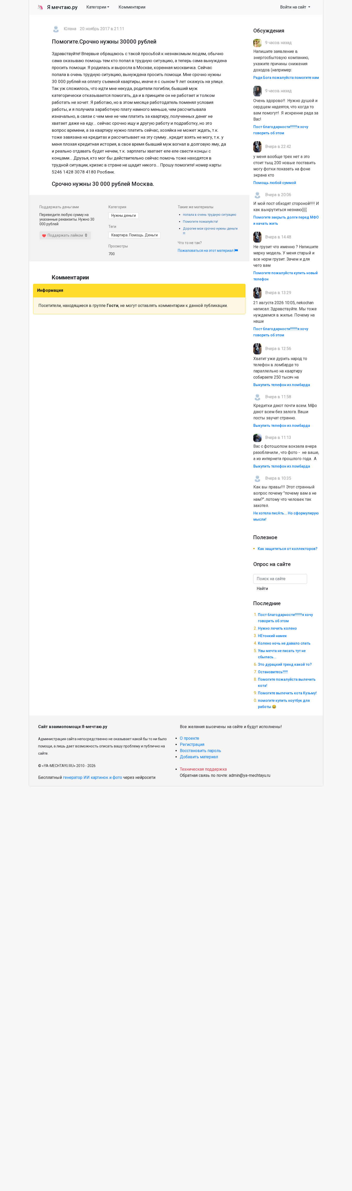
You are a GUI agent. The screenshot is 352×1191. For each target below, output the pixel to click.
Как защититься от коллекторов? (287, 549)
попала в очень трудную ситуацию (209, 214)
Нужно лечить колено (277, 628)
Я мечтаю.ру (57, 7)
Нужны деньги (123, 215)
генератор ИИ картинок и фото (92, 777)
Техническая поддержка (203, 769)
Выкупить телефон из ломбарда (281, 385)
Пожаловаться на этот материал (206, 250)
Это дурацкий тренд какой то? (285, 664)
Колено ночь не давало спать (284, 643)
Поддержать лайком (64, 235)
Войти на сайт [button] (293, 7)
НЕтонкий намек (272, 636)
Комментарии (132, 7)
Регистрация (192, 744)
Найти (262, 588)
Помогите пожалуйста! (200, 221)
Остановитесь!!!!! (273, 672)
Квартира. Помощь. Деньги (134, 235)
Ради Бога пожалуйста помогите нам (286, 78)
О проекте (189, 738)
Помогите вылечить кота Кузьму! (287, 693)
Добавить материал (199, 756)
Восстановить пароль (200, 750)
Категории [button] (96, 7)
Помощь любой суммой (274, 183)
